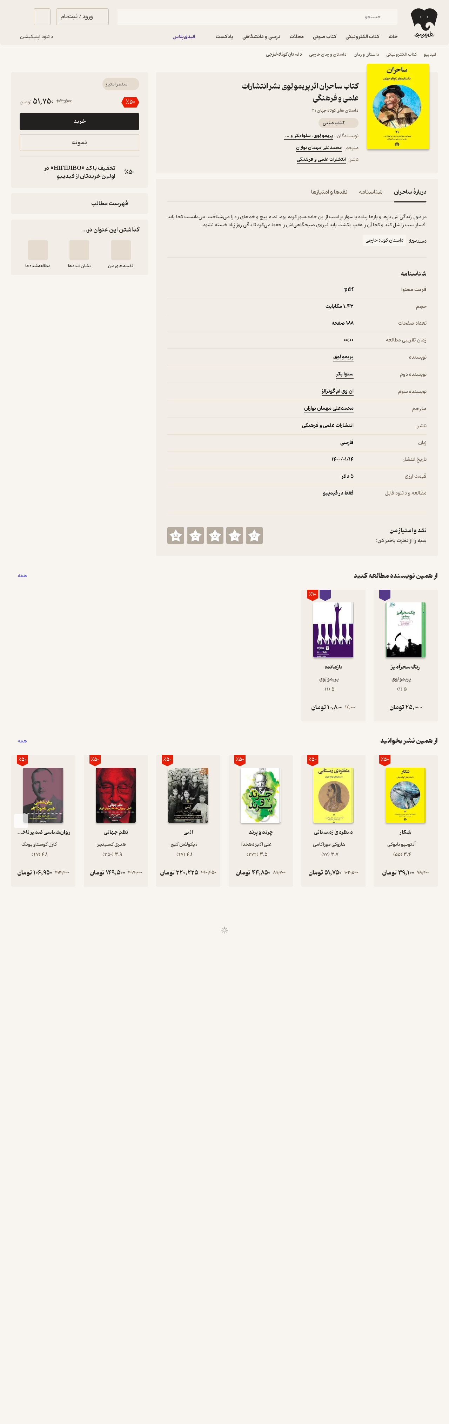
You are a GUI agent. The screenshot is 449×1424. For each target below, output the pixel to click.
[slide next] (21, 821)
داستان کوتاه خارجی (284, 54)
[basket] (42, 16)
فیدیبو (430, 54)
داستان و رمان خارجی (328, 54)
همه (22, 576)
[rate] (254, 535)
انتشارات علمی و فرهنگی (321, 159)
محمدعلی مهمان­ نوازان (319, 147)
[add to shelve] (121, 250)
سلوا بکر (345, 374)
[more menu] (172, 161)
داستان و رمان (366, 54)
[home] (423, 23)
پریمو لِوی (343, 357)
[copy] (27, 172)
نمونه (79, 142)
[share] (222, 161)
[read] (38, 250)
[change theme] (19, 16)
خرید (80, 121)
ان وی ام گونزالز (338, 391)
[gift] (205, 161)
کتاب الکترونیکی (401, 54)
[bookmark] (188, 161)
